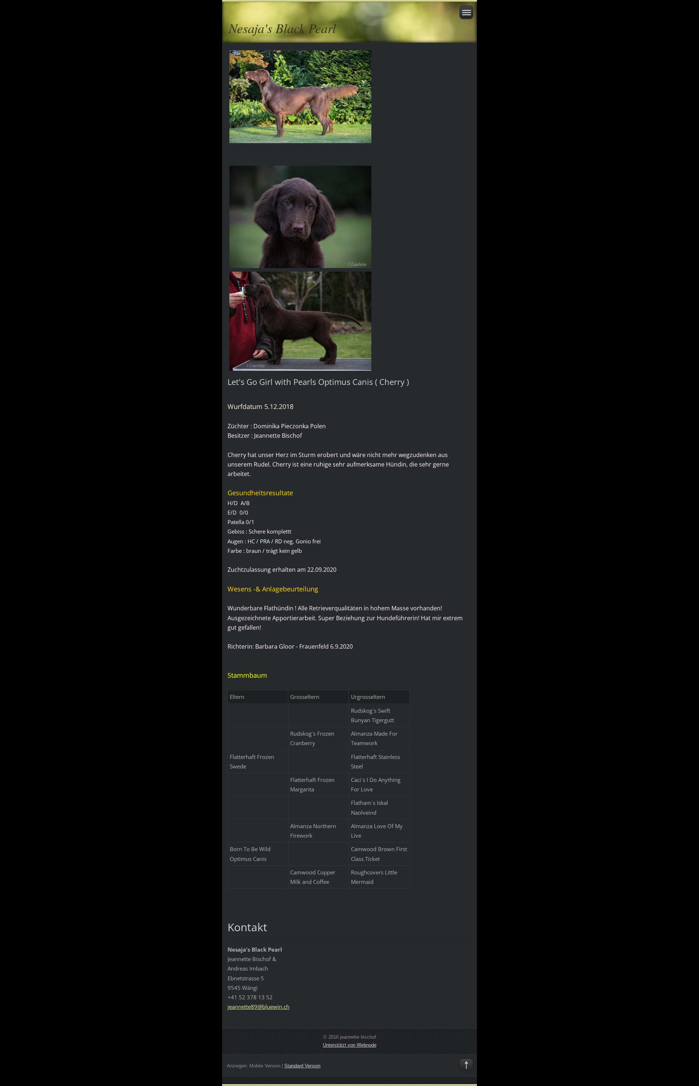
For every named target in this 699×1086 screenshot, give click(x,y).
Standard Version (302, 1066)
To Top (466, 1065)
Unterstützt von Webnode (349, 1045)
